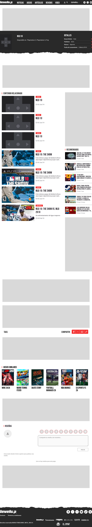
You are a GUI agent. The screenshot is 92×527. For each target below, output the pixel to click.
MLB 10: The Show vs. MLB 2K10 (47, 210)
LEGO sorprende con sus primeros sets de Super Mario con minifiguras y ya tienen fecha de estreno (84, 210)
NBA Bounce (65, 388)
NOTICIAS (20, 2)
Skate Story (36, 388)
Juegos (38, 96)
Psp (47, 40)
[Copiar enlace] (86, 332)
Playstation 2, (32, 40)
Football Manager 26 (51, 389)
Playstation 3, (41, 40)
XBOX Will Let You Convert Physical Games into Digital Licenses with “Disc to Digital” (84, 155)
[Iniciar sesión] (64, 2)
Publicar (83, 449)
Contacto (2, 515)
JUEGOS (29, 2)
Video (57, 2)
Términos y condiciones (14, 515)
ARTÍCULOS (39, 2)
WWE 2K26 (6, 388)
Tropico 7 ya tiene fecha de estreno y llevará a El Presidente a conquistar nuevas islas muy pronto (84, 199)
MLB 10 (20, 36)
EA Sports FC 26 (81, 389)
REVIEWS (49, 2)
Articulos (39, 205)
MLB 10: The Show (44, 154)
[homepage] (6, 2)
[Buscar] (67, 2)
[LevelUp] (40, 520)
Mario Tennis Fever (22, 389)
